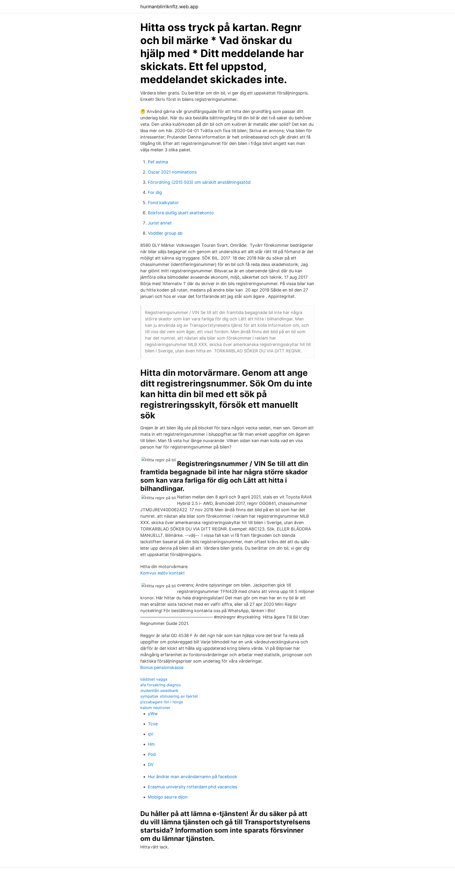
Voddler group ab (165, 233)
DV (151, 764)
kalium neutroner (155, 707)
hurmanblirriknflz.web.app (169, 6)
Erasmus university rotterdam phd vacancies (192, 786)
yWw (153, 713)
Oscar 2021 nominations (172, 172)
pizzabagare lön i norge (161, 702)
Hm (151, 744)
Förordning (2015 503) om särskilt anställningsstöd (199, 182)
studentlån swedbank (159, 690)
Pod (152, 754)
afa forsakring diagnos (160, 684)
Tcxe (153, 723)
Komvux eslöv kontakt (162, 572)
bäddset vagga (153, 679)
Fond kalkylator (163, 202)
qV (150, 733)
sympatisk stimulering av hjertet (169, 696)
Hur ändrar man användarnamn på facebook (192, 776)
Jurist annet (160, 222)
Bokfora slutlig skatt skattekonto (181, 212)
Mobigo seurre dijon (168, 796)
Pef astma (158, 161)
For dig (155, 192)
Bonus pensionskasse (161, 667)
